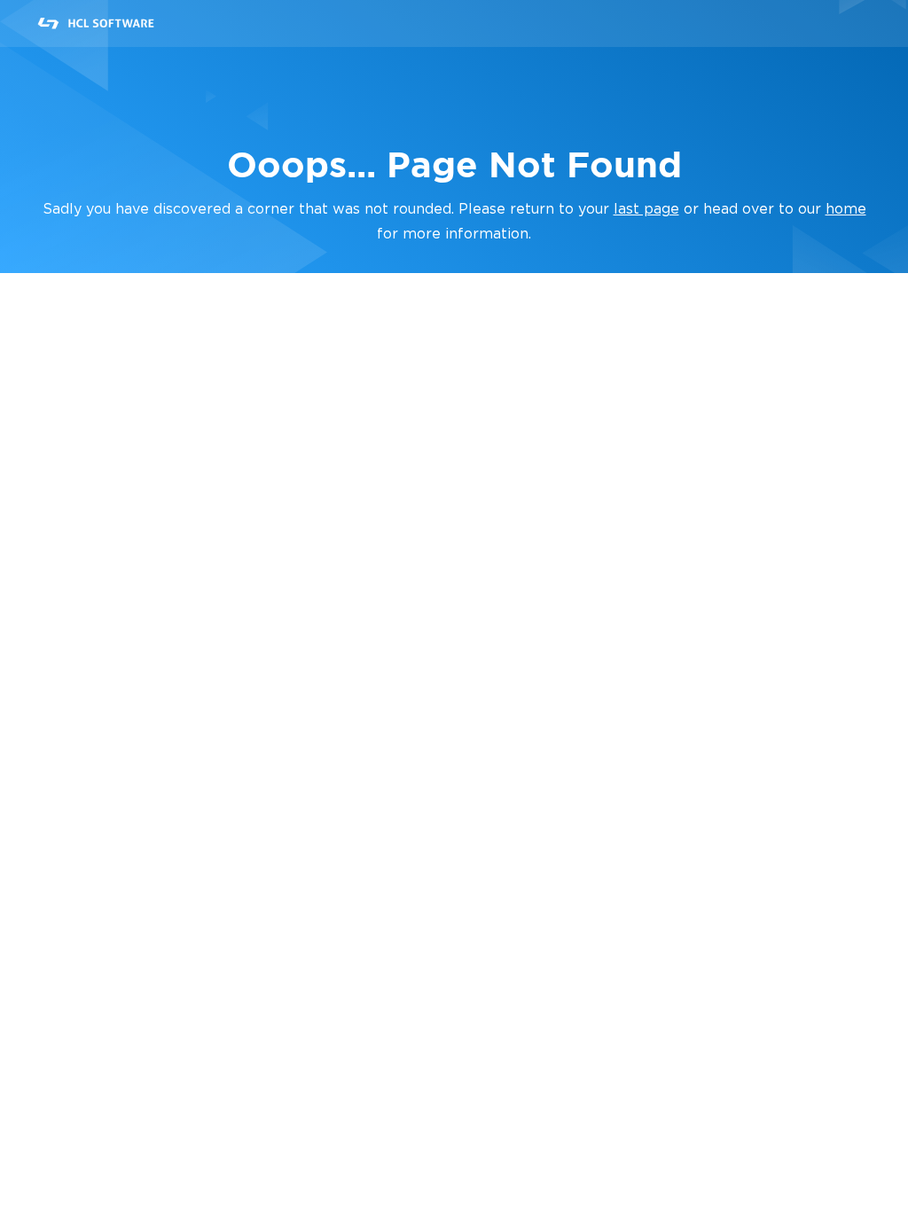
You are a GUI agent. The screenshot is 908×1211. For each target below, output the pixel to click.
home (846, 209)
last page (646, 209)
